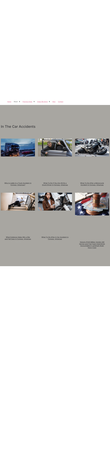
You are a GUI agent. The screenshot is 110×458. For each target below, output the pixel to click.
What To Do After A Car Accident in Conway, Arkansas (55, 238)
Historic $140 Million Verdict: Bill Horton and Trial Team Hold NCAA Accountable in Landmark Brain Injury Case (92, 245)
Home (9, 101)
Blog (54, 101)
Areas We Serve (42, 101)
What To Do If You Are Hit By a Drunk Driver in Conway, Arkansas (55, 184)
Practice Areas (27, 101)
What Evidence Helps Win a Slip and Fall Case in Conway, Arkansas (18, 238)
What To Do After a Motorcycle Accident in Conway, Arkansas (92, 184)
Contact (60, 101)
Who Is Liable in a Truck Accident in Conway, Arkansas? (17, 184)
